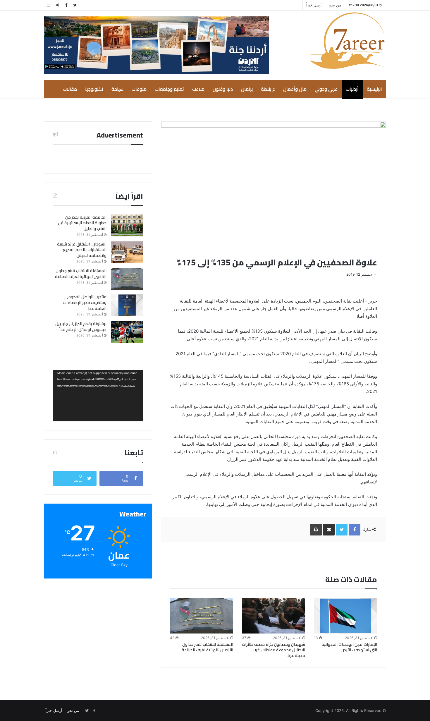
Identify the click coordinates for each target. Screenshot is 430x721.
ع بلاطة (268, 89)
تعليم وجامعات (169, 89)
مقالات (70, 89)
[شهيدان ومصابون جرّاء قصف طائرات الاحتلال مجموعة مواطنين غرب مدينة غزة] (273, 616)
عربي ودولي (326, 89)
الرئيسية (374, 89)
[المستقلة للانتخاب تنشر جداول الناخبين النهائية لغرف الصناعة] (201, 616)
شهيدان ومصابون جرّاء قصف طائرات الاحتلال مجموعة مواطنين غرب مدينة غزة (273, 650)
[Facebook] (66, 5)
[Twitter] (74, 5)
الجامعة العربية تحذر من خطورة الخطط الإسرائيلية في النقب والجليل (82, 222)
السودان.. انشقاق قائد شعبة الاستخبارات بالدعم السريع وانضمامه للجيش (81, 249)
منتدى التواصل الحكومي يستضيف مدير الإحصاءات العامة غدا (84, 302)
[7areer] (348, 40)
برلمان (247, 89)
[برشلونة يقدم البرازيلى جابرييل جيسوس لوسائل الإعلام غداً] (127, 332)
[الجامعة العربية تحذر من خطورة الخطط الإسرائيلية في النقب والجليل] (127, 225)
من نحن (334, 5)
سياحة (117, 89)
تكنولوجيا (94, 89)
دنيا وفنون (223, 89)
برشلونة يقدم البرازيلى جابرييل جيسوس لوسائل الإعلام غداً (80, 326)
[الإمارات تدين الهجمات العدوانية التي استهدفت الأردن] (345, 615)
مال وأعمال (295, 89)
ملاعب (198, 89)
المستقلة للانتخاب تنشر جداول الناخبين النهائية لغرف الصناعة (207, 647)
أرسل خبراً (314, 5)
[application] (98, 395)
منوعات (139, 89)
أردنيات (352, 89)
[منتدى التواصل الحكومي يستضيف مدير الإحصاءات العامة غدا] (127, 305)
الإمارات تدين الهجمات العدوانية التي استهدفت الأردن (349, 647)
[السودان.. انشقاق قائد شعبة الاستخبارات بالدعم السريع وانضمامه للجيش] (127, 252)
